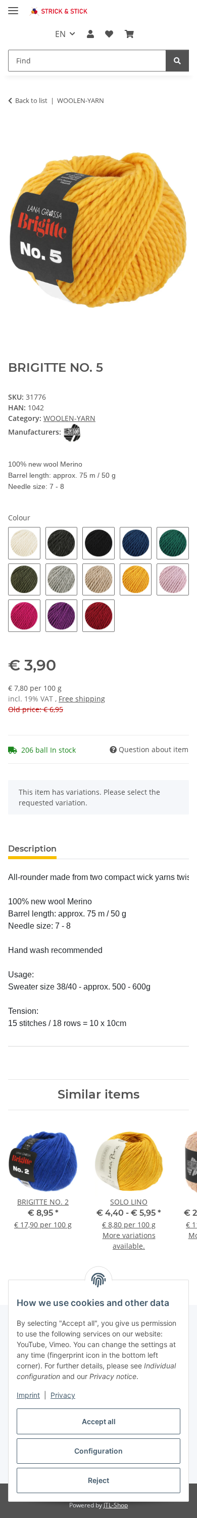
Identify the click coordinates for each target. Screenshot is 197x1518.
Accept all (99, 1421)
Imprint (28, 1395)
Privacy (63, 1395)
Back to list (31, 100)
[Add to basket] (16, 131)
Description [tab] (32, 849)
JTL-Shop (116, 1505)
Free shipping (82, 698)
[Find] (177, 61)
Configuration (98, 1450)
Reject (98, 1480)
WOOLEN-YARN (69, 418)
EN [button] (60, 34)
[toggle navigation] (13, 6)
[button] (90, 34)
